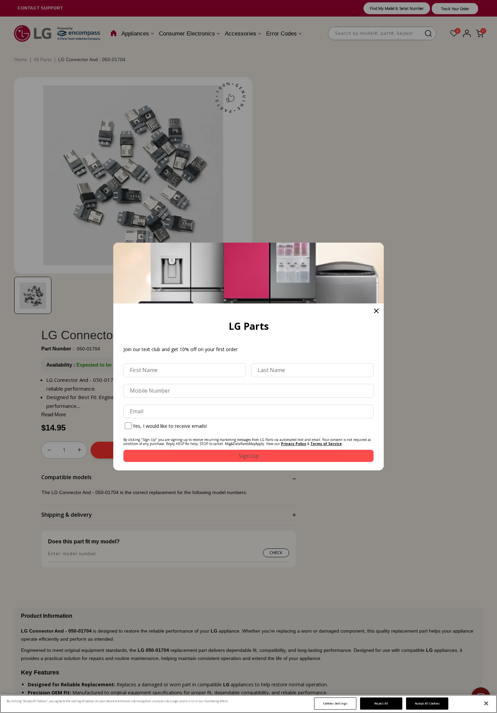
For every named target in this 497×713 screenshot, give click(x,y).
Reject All (381, 703)
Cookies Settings (335, 703)
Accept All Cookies (427, 703)
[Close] (486, 703)
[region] (248, 704)
